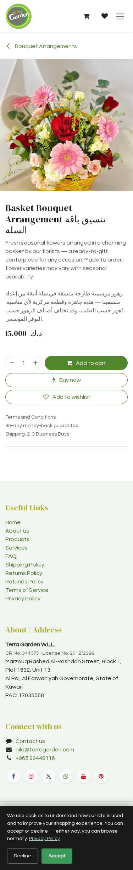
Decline (22, 855)
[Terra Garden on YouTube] (84, 776)
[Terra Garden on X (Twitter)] (48, 776)
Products (17, 539)
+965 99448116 (36, 758)
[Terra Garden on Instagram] (31, 776)
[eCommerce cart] (86, 16)
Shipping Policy (24, 565)
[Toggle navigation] (120, 16)
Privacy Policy (22, 598)
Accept (57, 855)
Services (16, 548)
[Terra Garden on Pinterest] (101, 776)
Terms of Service (27, 590)
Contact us (30, 741)
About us (17, 531)
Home (13, 522)
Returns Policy (23, 573)
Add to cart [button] (90, 363)
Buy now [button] (69, 380)
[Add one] (36, 363)
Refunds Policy (24, 581)
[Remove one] (12, 363)
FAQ (11, 556)
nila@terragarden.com (45, 749)
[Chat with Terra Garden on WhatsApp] (66, 776)
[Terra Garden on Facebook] (13, 776)
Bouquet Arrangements (45, 46)
